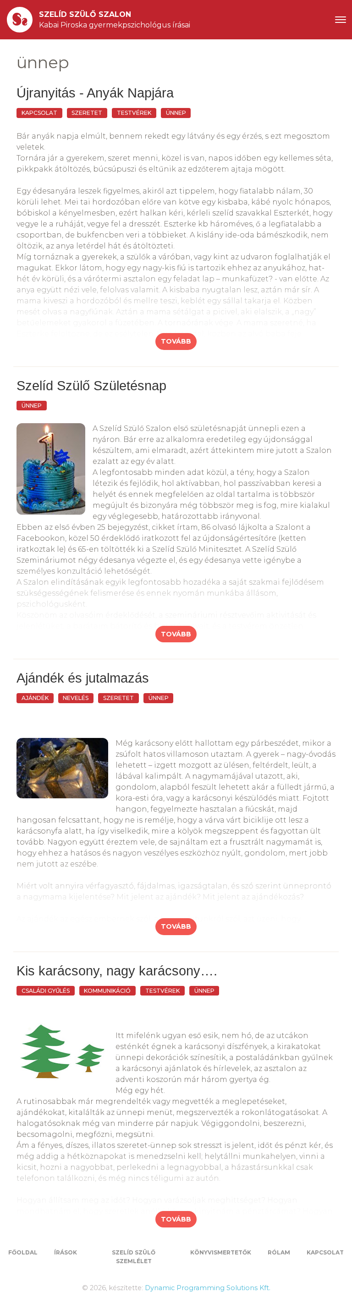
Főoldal (23, 1252)
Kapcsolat (325, 1252)
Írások (65, 1252)
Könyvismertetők (220, 1252)
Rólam (279, 1252)
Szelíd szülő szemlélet (133, 1257)
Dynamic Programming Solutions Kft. (207, 1288)
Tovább (176, 341)
